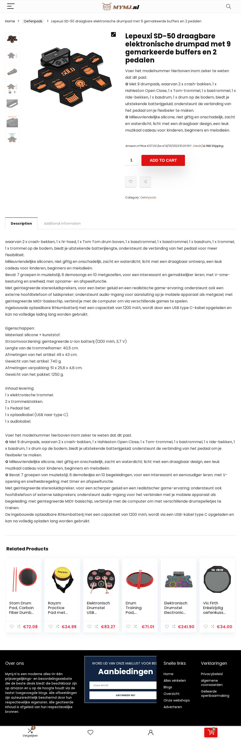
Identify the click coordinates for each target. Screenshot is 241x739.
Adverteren (173, 707)
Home (10, 21)
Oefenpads (33, 21)
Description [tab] (21, 223)
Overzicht (172, 693)
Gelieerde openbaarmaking (215, 693)
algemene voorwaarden (212, 682)
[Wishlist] (90, 732)
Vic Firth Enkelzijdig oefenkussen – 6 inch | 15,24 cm (214, 612)
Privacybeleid (212, 674)
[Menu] (10, 6)
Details (197, 146)
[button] (113, 34)
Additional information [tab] (62, 223)
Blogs (168, 687)
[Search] (228, 6)
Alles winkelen (175, 680)
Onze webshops (177, 700)
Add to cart (163, 160)
